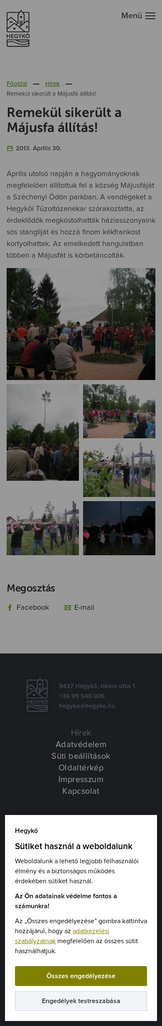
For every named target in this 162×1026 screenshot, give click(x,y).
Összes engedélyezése (81, 976)
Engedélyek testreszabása (81, 1001)
